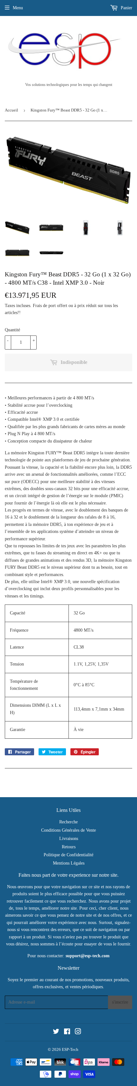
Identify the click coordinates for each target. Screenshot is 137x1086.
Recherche (68, 822)
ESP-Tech (70, 1049)
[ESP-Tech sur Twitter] (56, 1032)
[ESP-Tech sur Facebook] (67, 1032)
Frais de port (44, 305)
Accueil (11, 110)
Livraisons (68, 838)
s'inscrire (120, 1002)
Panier (125, 7)
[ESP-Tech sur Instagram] (78, 1032)
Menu (18, 7)
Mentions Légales (68, 863)
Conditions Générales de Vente (68, 830)
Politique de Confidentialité (68, 854)
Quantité (12, 329)
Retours (69, 846)
